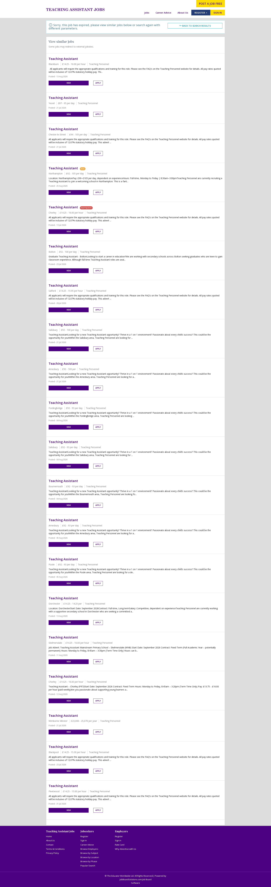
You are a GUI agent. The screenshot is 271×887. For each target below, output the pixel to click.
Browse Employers (89, 849)
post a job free (210, 4)
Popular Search (87, 865)
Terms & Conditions (55, 849)
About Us (183, 12)
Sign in (83, 840)
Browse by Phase (88, 861)
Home (49, 836)
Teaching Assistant (63, 59)
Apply (98, 83)
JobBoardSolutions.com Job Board (135, 879)
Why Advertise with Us (125, 849)
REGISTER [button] (200, 12)
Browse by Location (89, 857)
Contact (49, 844)
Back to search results (196, 25)
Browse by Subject (89, 853)
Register (84, 836)
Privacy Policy (52, 853)
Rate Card (119, 844)
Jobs (146, 12)
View (68, 83)
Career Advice (163, 12)
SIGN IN (217, 12)
